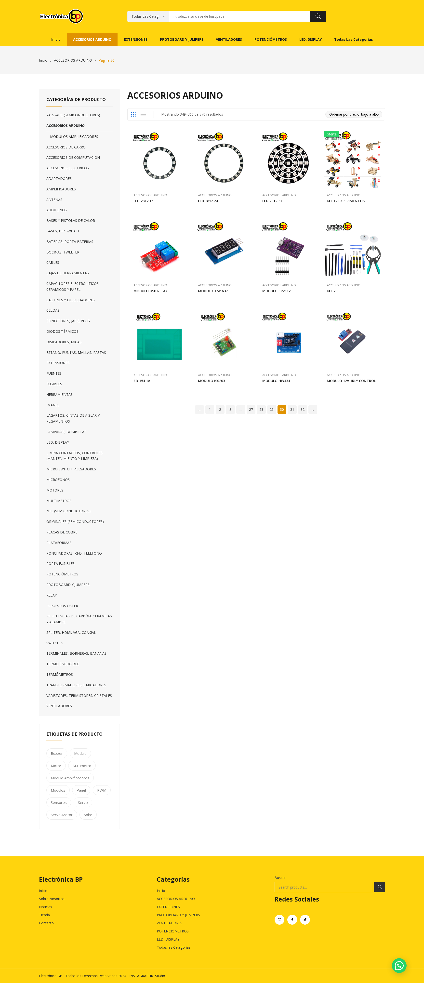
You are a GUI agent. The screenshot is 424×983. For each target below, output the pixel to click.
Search (379, 887)
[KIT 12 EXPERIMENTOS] (353, 159)
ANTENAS (54, 199)
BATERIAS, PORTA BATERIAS (69, 241)
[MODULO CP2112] (288, 249)
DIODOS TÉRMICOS (62, 331)
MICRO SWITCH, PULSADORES (71, 469)
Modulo (80, 753)
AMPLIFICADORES (61, 189)
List (143, 114)
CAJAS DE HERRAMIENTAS (67, 273)
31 (292, 409)
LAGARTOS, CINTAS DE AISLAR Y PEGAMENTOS (73, 418)
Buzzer (57, 753)
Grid (133, 114)
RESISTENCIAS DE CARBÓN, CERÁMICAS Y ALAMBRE (79, 619)
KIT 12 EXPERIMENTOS (346, 201)
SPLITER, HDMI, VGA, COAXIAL (71, 632)
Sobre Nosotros (52, 898)
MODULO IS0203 (211, 380)
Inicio (43, 890)
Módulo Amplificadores (70, 777)
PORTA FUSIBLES (60, 563)
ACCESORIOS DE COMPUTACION (73, 157)
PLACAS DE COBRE (61, 532)
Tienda (44, 915)
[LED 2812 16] (159, 159)
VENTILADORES (59, 706)
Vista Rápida (186, 136)
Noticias (45, 906)
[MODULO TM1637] (224, 249)
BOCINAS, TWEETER (62, 252)
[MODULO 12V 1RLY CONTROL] (353, 339)
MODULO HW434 (276, 380)
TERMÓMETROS (59, 674)
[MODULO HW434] (288, 339)
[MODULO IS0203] (224, 339)
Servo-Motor (62, 814)
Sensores (59, 802)
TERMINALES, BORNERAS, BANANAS (76, 653)
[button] (399, 965)
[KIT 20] (353, 249)
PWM (101, 790)
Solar (88, 814)
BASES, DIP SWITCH (62, 231)
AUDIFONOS (56, 210)
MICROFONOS (58, 479)
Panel (81, 790)
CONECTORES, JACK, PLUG (68, 321)
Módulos (58, 790)
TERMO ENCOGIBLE (62, 664)
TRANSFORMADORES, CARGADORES (76, 685)
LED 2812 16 (143, 201)
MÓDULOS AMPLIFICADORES (74, 136)
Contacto (46, 923)
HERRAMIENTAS (59, 394)
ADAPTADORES (59, 178)
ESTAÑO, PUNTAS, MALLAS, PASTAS (76, 352)
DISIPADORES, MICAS (63, 342)
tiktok (305, 920)
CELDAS (52, 310)
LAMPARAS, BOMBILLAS (66, 431)
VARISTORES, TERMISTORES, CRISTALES (79, 695)
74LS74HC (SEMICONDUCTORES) (73, 115)
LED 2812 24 (208, 201)
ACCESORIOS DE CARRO (66, 147)
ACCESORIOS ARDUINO (150, 195)
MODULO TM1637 (213, 291)
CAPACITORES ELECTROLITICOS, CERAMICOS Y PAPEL (73, 286)
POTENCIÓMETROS (62, 574)
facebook (292, 920)
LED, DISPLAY (57, 442)
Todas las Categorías (173, 947)
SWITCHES (54, 643)
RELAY (51, 595)
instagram (279, 920)
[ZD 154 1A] (159, 339)
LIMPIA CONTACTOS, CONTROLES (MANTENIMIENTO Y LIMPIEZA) (74, 456)
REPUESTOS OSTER (62, 605)
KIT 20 (332, 291)
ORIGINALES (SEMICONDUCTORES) (75, 521)
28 (261, 409)
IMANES (52, 405)
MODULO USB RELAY (150, 291)
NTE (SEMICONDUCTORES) (68, 511)
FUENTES (54, 373)
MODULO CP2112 (276, 291)
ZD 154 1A (141, 380)
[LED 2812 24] (224, 159)
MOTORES (54, 490)
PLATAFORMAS (58, 542)
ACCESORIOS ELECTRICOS (67, 168)
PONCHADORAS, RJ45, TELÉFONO (74, 553)
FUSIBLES (54, 384)
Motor (56, 765)
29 (272, 409)
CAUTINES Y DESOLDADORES (70, 300)
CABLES (52, 262)
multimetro (82, 765)
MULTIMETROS (58, 500)
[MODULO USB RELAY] (159, 249)
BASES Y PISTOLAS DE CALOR (70, 220)
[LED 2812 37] (288, 159)
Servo (83, 802)
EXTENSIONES (57, 362)
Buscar (280, 877)
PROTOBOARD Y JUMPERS (68, 584)
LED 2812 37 (272, 201)
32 (303, 409)
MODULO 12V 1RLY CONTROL (351, 380)
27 (251, 409)
